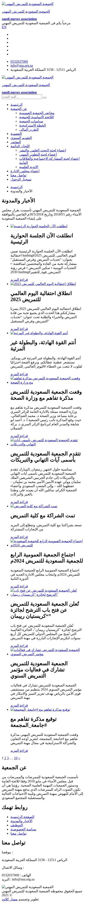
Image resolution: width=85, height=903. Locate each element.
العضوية (16, 133)
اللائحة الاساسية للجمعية (36, 117)
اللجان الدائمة (20, 146)
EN (4, 27)
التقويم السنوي (21, 138)
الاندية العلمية (28, 167)
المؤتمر (15, 142)
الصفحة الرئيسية (22, 817)
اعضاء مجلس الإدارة (24, 171)
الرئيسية (16, 104)
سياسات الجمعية (31, 121)
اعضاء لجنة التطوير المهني (38, 154)
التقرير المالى (29, 129)
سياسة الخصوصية (23, 829)
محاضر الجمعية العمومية (36, 113)
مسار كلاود (10, 899)
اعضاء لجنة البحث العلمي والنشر (42, 150)
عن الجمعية (18, 109)
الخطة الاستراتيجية (32, 125)
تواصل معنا (18, 175)
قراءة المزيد (19, 279)
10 (15, 758)
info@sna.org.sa (21, 65)
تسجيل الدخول (20, 179)
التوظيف (16, 825)
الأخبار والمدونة (21, 821)
